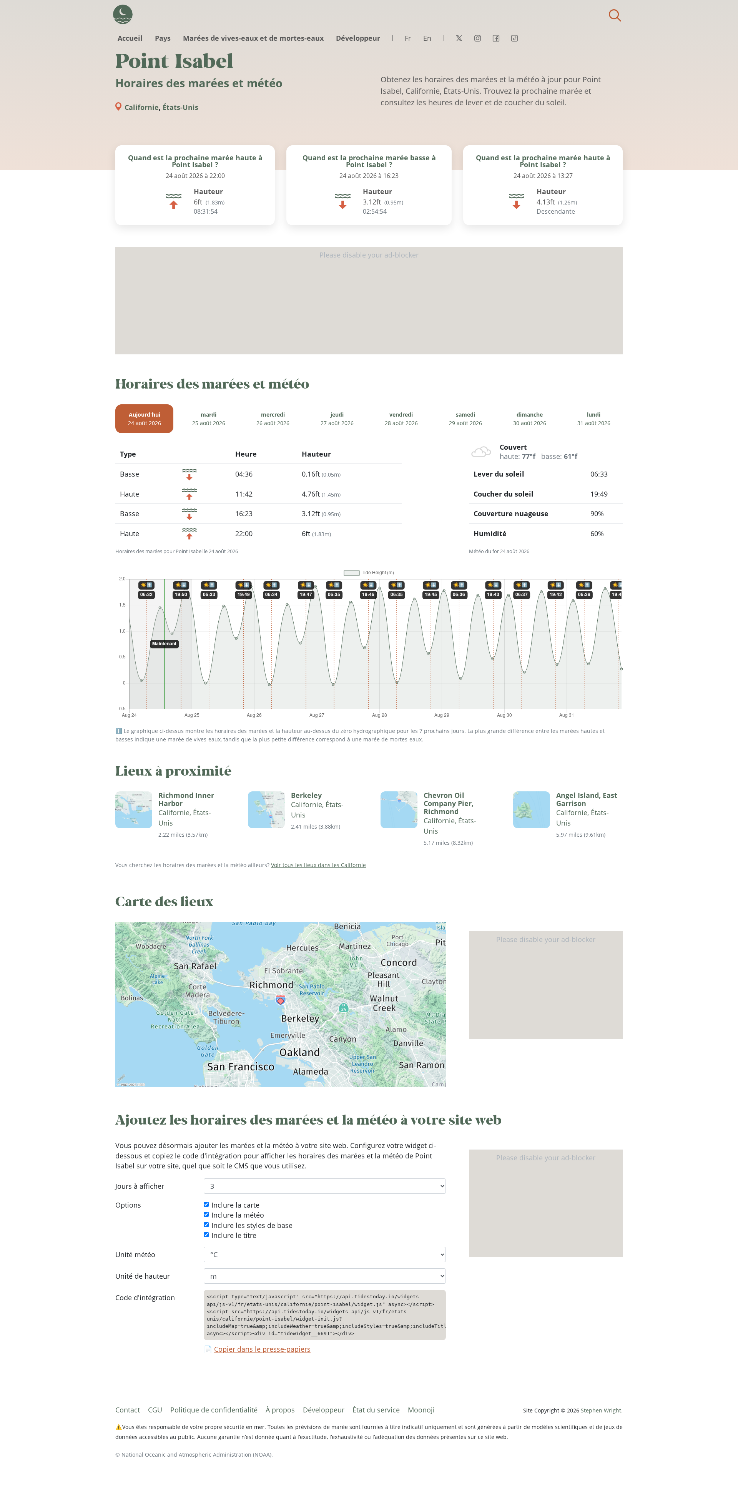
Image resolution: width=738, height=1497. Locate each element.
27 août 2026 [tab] (337, 419)
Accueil (130, 38)
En (427, 38)
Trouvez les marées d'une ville (615, 15)
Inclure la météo (237, 1215)
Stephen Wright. (602, 1410)
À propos (280, 1409)
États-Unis (180, 107)
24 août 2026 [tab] (144, 419)
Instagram (477, 38)
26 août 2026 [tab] (272, 419)
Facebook (496, 38)
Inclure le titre (233, 1235)
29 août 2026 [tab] (465, 419)
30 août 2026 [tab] (529, 419)
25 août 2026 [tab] (208, 419)
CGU (155, 1409)
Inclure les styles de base (252, 1225)
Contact (127, 1409)
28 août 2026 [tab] (401, 419)
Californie (142, 107)
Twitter (459, 38)
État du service (376, 1409)
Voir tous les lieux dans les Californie (318, 865)
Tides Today (122, 14)
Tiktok (514, 38)
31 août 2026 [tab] (593, 419)
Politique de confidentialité (214, 1409)
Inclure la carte (235, 1205)
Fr (408, 38)
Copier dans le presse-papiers (262, 1349)
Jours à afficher (139, 1186)
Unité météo (135, 1254)
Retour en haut (717, 1476)
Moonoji (421, 1409)
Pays (163, 38)
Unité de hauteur (142, 1276)
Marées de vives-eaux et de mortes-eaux (253, 38)
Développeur (358, 38)
